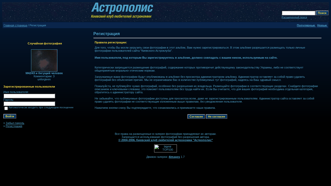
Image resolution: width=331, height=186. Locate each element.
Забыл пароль (15, 123)
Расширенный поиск (294, 17)
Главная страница (15, 25)
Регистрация (14, 126)
